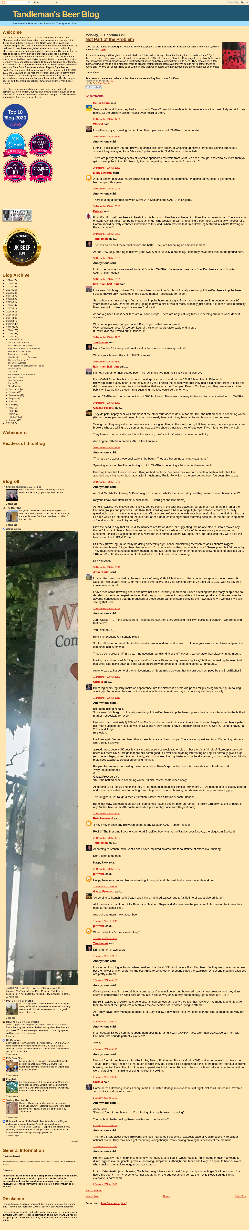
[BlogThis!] (90, 87)
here (103, 49)
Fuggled (11, 1079)
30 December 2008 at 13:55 (106, 403)
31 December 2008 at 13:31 (106, 813)
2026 (9, 280)
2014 (9, 318)
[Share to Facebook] (96, 87)
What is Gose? (26, 489)
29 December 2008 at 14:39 (106, 119)
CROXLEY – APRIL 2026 (19, 1126)
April (11, 411)
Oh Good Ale (13, 1040)
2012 (9, 324)
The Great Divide (16, 377)
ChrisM (98, 681)
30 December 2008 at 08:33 (106, 258)
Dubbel (98, 211)
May (11, 407)
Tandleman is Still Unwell (19, 351)
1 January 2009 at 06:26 (105, 886)
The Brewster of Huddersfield (21, 374)
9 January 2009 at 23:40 (105, 1184)
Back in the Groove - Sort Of (20, 345)
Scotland (107, 83)
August (12, 398)
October (13, 392)
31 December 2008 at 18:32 (106, 838)
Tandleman (100, 238)
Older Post (240, 1196)
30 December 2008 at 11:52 (106, 361)
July (11, 401)
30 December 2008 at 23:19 (106, 567)
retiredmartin (13, 529)
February (13, 417)
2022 (9, 293)
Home (166, 1196)
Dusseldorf (13, 371)
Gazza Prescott (103, 407)
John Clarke (101, 572)
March (12, 414)
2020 (9, 299)
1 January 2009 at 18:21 (105, 938)
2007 (9, 423)
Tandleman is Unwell (17, 354)
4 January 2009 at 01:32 (105, 1049)
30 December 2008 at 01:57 (106, 234)
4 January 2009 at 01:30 (105, 1021)
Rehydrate (24, 510)
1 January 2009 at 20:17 (105, 956)
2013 (9, 321)
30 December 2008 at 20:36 (106, 482)
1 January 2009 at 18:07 (105, 921)
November (14, 389)
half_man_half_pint (106, 284)
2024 (9, 286)
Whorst (98, 124)
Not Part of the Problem (110, 39)
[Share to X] (93, 87)
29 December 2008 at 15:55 (106, 168)
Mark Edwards (102, 172)
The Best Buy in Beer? (18, 360)
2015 (9, 314)
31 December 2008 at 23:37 (106, 869)
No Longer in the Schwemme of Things (26, 366)
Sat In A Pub (101, 103)
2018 (9, 305)
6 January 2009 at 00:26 (105, 1125)
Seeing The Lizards (17, 1100)
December (14, 339)
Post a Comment (94, 1190)
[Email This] (87, 87)
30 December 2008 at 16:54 (106, 447)
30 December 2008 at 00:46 (106, 206)
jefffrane (99, 874)
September (14, 395)
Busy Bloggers (14, 369)
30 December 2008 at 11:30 (106, 337)
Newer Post (92, 1196)
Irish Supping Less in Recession (23, 357)
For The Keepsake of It (31, 1082)
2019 (9, 302)
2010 (9, 330)
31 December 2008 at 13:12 (106, 698)
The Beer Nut (13, 508)
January (13, 420)
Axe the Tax (13, 383)
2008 (9, 336)
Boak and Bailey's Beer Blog (22, 1022)
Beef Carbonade (15, 380)
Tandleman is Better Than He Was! (24, 348)
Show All (74, 1141)
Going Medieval (27, 1061)
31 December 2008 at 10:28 (106, 608)
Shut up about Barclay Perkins (23, 487)
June (11, 404)
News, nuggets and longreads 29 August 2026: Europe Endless (37, 1024)
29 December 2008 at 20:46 (106, 188)
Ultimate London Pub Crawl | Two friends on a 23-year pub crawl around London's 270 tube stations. (37, 1122)
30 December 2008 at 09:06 (106, 279)
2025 (9, 283)
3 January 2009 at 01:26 (105, 980)
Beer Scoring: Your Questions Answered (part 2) (30, 1043)
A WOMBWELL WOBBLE (19, 988)
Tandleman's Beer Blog (56, 14)
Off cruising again (28, 1003)
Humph (23, 1103)
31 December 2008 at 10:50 (106, 677)
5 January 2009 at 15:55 (105, 1098)
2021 (9, 296)
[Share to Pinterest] (100, 87)
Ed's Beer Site (14, 1058)
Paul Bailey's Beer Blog (19, 1001)
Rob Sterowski (103, 818)
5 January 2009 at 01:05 (105, 1077)
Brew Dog (97, 83)
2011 (9, 327)
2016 (9, 311)
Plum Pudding (14, 386)
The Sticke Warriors (17, 363)
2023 (9, 290)
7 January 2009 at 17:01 (105, 1146)
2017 (9, 308)
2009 (9, 333)
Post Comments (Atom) (114, 1203)
